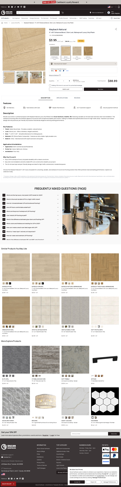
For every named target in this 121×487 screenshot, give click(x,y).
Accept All (77, 482)
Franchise (91, 18)
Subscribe (114, 434)
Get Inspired (16, 18)
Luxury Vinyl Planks (61, 468)
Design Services (34, 18)
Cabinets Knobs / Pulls (62, 451)
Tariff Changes (41, 468)
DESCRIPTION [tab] (45, 98)
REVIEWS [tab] (77, 98)
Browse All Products (64, 472)
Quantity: (52, 81)
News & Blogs (41, 451)
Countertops (60, 454)
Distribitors (40, 457)
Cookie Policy (101, 476)
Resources (24, 18)
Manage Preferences (109, 482)
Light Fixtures (60, 465)
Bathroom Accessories (63, 448)
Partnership (73, 18)
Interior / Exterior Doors (63, 460)
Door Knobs (59, 457)
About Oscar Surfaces (43, 448)
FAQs (38, 454)
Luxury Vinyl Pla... (15, 23)
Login (112, 13)
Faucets (58, 462)
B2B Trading (83, 18)
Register (117, 13)
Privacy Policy (41, 462)
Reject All (93, 482)
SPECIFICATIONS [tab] (62, 98)
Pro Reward (53, 18)
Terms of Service (42, 465)
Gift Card (98, 18)
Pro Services (44, 18)
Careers (39, 460)
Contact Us (7, 457)
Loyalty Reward (63, 18)
